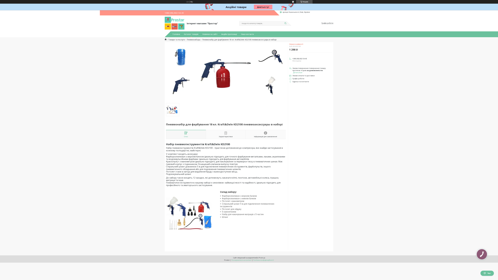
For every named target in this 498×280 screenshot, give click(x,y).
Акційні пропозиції (229, 34)
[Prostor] (174, 23)
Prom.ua (262, 258)
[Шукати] (285, 23)
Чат (489, 273)
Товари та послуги (176, 39)
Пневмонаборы (193, 39)
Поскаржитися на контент (241, 260)
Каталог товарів (191, 34)
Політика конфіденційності (263, 260)
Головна (176, 34)
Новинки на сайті (209, 34)
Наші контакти (247, 34)
